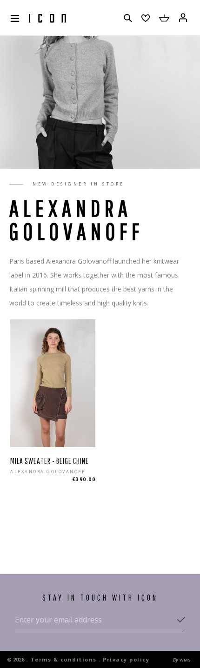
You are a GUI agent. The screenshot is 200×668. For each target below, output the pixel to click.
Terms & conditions (64, 659)
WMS (185, 660)
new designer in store (79, 184)
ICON (47, 18)
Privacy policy (126, 659)
